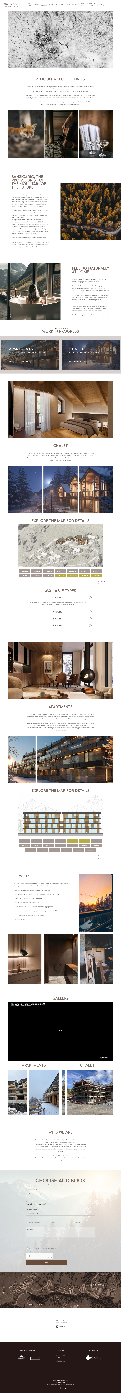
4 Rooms (57, 612)
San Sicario (29, 4)
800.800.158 (62, 1326)
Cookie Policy (65, 1380)
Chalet (51, 4)
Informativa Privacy (53, 1248)
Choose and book (91, 4)
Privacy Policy (56, 1380)
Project (21, 4)
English (100, 4)
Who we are (81, 4)
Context (36, 4)
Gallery (74, 4)
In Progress (44, 4)
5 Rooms (57, 618)
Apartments (59, 4)
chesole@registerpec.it (61, 1388)
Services (67, 4)
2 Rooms (57, 597)
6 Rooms (57, 625)
